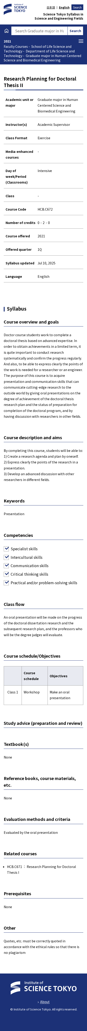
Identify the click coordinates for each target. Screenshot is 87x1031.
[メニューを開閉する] (81, 41)
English (64, 7)
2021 (7, 41)
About (44, 1001)
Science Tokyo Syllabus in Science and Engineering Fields (59, 16)
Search (77, 7)
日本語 (51, 7)
